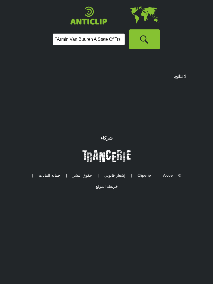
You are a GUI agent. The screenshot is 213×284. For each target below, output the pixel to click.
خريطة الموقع (106, 186)
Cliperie (144, 175)
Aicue (168, 175)
